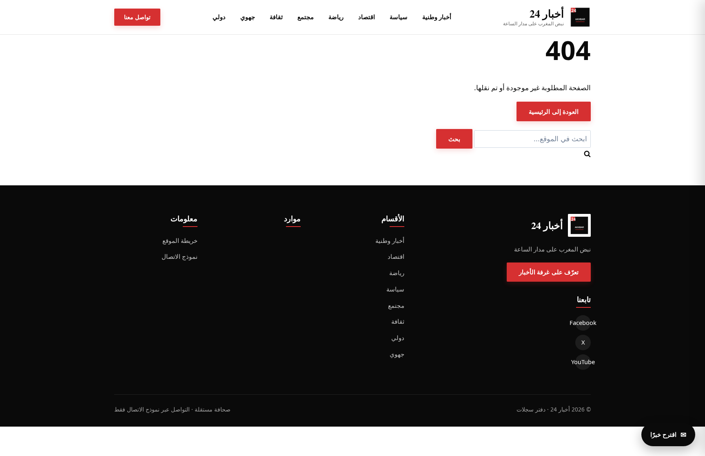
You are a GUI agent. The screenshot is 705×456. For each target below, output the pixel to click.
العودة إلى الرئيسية (554, 111)
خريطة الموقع (179, 240)
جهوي (247, 17)
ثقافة (276, 17)
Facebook (583, 322)
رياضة (336, 17)
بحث (454, 139)
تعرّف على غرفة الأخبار (549, 272)
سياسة (399, 17)
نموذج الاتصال (179, 256)
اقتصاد (366, 17)
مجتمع (305, 17)
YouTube (583, 362)
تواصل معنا (137, 17)
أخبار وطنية (436, 17)
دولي (219, 17)
